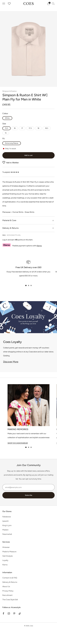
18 (38, 128)
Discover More (10, 361)
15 (5, 133)
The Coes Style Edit (10, 599)
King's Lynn (7, 525)
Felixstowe (6, 517)
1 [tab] (26, 285)
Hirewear (6, 547)
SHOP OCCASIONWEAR (18, 443)
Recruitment (7, 595)
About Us (6, 586)
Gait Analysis (7, 556)
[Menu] (3, 3)
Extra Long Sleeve (11, 143)
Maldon (5, 530)
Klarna (39, 245)
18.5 (46, 128)
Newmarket (7, 534)
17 (22, 128)
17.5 (30, 128)
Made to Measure (9, 551)
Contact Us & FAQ (9, 578)
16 (15, 128)
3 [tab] (31, 285)
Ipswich (5, 521)
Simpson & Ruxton (9, 91)
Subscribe (28, 495)
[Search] (53, 3)
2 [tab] (28, 285)
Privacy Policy (7, 591)
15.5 (6, 128)
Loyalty (5, 560)
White (7, 118)
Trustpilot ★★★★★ (10, 172)
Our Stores (7, 511)
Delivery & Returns (9, 582)
